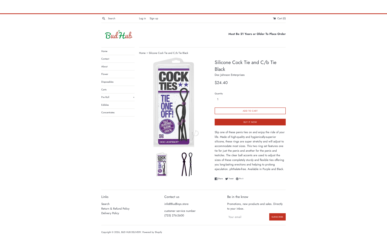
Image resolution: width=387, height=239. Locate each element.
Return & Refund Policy (115, 209)
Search (105, 204)
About (104, 66)
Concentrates (107, 112)
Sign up (154, 18)
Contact (105, 59)
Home (104, 51)
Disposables (107, 82)
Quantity (219, 93)
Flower (104, 74)
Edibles (105, 105)
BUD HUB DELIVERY (131, 232)
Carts (103, 89)
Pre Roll (118, 97)
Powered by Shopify (152, 232)
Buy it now (250, 122)
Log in (142, 18)
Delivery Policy (110, 213)
